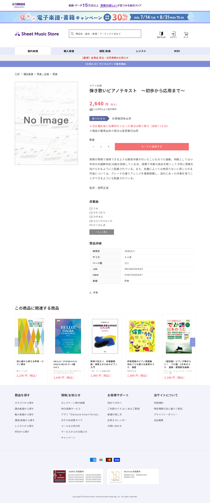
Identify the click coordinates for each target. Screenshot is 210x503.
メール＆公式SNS (70, 425)
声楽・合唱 (43, 74)
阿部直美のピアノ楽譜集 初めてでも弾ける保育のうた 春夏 (140, 364)
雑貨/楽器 (105, 51)
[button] (105, 34)
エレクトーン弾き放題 (73, 402)
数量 (92, 139)
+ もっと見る (101, 232)
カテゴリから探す (24, 402)
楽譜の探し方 (114, 414)
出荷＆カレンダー (117, 420)
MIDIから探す (22, 431)
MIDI (177, 51)
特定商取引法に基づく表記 (168, 408)
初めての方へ (114, 402)
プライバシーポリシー (166, 414)
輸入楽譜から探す (24, 414)
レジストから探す (24, 425)
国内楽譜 (33, 51)
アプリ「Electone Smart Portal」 (80, 414)
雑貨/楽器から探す (25, 420)
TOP (17, 74)
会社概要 (158, 420)
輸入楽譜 (69, 51)
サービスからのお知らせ (74, 431)
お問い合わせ (114, 425)
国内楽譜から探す (24, 408)
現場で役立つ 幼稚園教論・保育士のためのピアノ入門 (103, 364)
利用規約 (158, 402)
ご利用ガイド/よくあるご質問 (123, 408)
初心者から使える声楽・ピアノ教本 (30, 363)
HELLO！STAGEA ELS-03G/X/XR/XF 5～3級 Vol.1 (65, 364)
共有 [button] (95, 292)
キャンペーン (68, 437)
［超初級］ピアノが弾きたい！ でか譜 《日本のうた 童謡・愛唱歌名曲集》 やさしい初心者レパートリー (178, 364)
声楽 (55, 74)
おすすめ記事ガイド (72, 420)
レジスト (141, 51)
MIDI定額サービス (71, 408)
